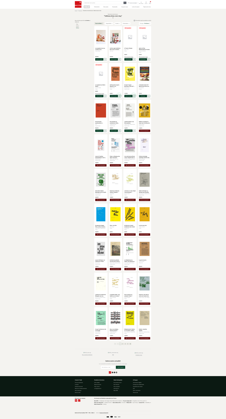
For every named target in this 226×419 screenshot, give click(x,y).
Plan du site (135, 392)
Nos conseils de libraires (87, 354)
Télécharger (143, 96)
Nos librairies (116, 384)
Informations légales (137, 382)
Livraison (77, 384)
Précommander (128, 59)
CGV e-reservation (136, 390)
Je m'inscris (120, 367)
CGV (134, 388)
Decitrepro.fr (116, 388)
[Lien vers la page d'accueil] (78, 4)
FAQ (113, 354)
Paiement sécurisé (79, 386)
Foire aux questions (79, 382)
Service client (77, 392)
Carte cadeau (97, 382)
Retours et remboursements (81, 388)
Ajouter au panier (99, 59)
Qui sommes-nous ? (118, 382)
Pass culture (97, 386)
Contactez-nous (139, 355)
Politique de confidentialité (138, 384)
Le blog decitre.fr (97, 388)
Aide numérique (78, 390)
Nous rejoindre (117, 386)
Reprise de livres (97, 384)
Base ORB (116, 390)
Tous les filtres (98, 23)
